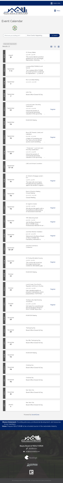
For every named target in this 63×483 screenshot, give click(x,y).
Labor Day (28, 92)
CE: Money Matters (31, 52)
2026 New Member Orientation (34, 231)
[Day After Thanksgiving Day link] (20, 343)
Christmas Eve (29, 365)
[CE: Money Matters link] (20, 56)
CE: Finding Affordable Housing (34, 258)
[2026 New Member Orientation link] (20, 236)
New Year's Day (30, 402)
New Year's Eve (30, 390)
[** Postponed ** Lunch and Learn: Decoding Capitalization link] (20, 152)
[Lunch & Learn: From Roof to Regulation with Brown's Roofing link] (20, 289)
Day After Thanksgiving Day (33, 340)
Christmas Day (30, 377)
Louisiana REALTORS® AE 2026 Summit (34, 67)
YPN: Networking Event (32, 217)
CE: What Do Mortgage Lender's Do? (34, 176)
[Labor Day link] (20, 95)
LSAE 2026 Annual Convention (34, 163)
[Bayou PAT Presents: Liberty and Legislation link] (20, 137)
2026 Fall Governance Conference (32, 246)
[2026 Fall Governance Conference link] (20, 249)
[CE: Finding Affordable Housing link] (20, 262)
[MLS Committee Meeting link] (20, 83)
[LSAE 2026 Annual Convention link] (20, 166)
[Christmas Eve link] (20, 368)
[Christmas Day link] (20, 381)
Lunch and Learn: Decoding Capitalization (33, 105)
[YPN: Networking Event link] (20, 222)
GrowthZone (35, 414)
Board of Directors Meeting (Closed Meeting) (33, 192)
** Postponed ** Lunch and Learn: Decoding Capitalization (34, 148)
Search (55, 35)
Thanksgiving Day (30, 328)
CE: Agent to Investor (31, 204)
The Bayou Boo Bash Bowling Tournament (34, 300)
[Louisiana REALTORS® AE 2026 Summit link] (20, 70)
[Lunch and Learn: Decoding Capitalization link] (20, 109)
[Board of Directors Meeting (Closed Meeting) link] (20, 194)
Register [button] (52, 109)
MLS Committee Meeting (32, 79)
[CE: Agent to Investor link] (20, 208)
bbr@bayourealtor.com (33, 451)
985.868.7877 (33, 448)
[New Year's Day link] (20, 405)
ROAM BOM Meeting (31, 120)
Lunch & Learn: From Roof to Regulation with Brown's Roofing (34, 285)
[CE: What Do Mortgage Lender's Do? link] (20, 180)
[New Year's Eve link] (20, 393)
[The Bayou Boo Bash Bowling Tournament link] (20, 304)
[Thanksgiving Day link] (20, 331)
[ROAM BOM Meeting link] (20, 123)
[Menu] (55, 3)
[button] (51, 46)
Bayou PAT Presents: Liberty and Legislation (34, 133)
